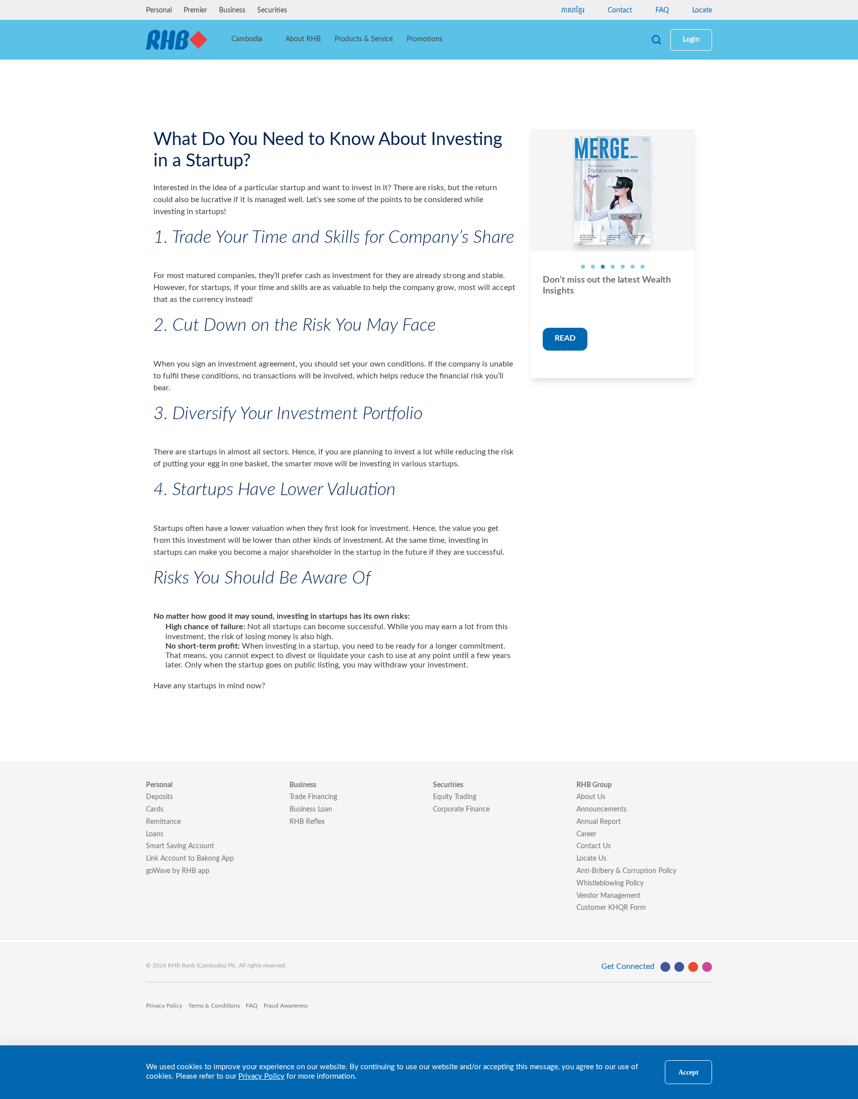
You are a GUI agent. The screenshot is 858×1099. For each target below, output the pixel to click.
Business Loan (310, 809)
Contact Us (593, 846)
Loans (154, 834)
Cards (154, 809)
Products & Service (364, 39)
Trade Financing (313, 797)
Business (232, 10)
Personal (159, 10)
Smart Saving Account (180, 846)
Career (586, 834)
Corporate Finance (461, 809)
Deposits (159, 797)
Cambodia (247, 39)
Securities (272, 10)
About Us (590, 797)
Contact (619, 10)
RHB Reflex (307, 821)
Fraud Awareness (286, 1006)
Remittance (163, 821)
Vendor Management (608, 895)
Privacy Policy (164, 1006)
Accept (688, 1072)
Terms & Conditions (214, 1006)
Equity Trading (454, 797)
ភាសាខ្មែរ (572, 10)
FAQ (661, 10)
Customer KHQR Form (611, 907)
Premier (195, 10)
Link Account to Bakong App (190, 858)
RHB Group (594, 785)
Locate (701, 10)
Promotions (424, 39)
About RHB (303, 39)
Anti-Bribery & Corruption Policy (626, 871)
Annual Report (598, 821)
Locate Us (591, 858)
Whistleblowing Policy (610, 883)
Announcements (601, 809)
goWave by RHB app (178, 871)
